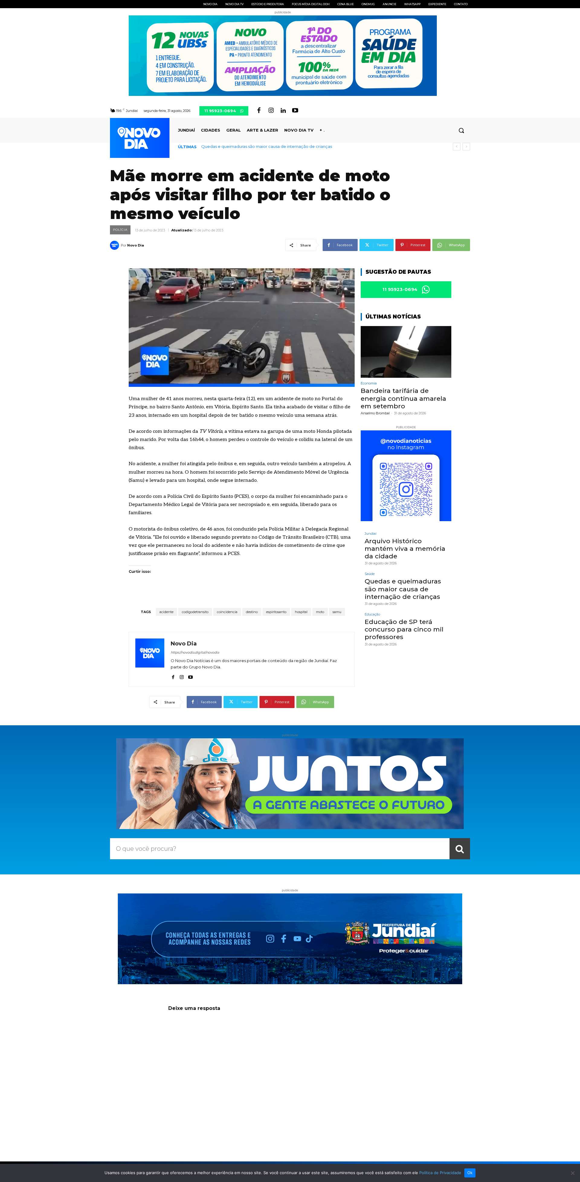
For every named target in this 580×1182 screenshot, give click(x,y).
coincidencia (227, 612)
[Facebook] (258, 110)
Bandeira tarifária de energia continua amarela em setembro (403, 398)
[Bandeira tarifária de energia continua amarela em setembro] (406, 352)
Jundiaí (370, 533)
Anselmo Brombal (375, 413)
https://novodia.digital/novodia (195, 652)
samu (337, 612)
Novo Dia (135, 245)
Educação (372, 614)
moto (320, 612)
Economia (369, 383)
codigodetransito (195, 612)
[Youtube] (295, 110)
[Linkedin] (283, 110)
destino (252, 612)
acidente (166, 612)
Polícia (120, 230)
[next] (466, 146)
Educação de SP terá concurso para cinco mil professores (257, 146)
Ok (470, 1172)
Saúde (370, 574)
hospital (301, 612)
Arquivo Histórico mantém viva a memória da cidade (405, 548)
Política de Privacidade (440, 1172)
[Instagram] (271, 110)
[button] (461, 130)
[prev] (456, 146)
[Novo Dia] (115, 245)
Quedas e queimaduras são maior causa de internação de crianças (403, 588)
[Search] (460, 848)
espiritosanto (276, 612)
